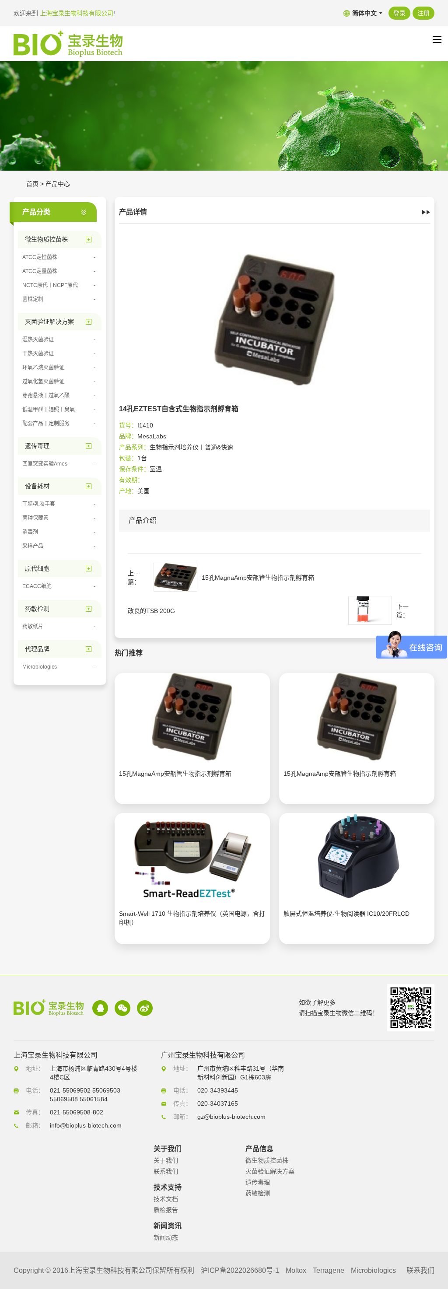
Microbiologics (373, 1270)
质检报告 (166, 1209)
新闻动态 (166, 1237)
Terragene (328, 1270)
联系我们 (166, 1171)
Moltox (296, 1270)
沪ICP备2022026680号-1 (240, 1270)
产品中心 (58, 183)
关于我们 (166, 1160)
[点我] (437, 39)
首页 (32, 183)
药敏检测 (257, 1193)
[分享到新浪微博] (145, 1008)
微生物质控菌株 (266, 1160)
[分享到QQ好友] (100, 1008)
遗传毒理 (257, 1182)
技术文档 (166, 1198)
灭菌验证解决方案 (269, 1171)
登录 (399, 13)
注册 (423, 13)
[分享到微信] (122, 1008)
